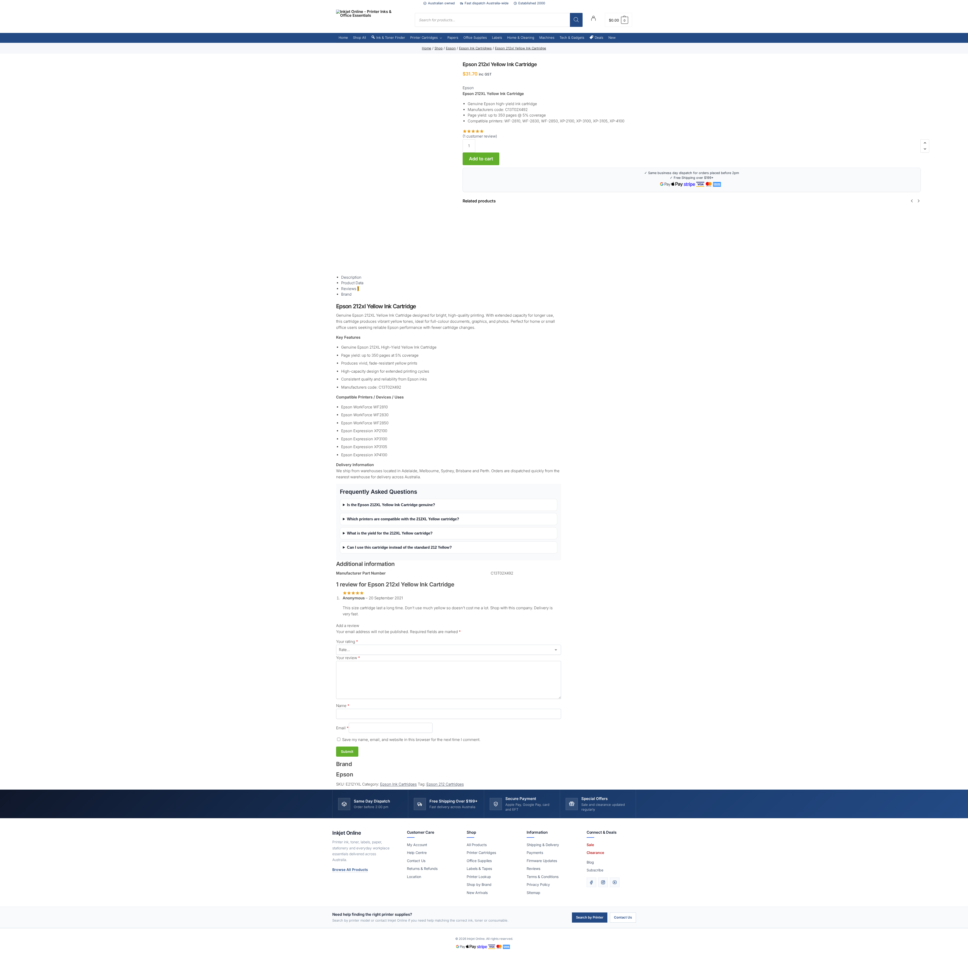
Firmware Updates (542, 860)
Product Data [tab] (352, 282)
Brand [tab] (346, 294)
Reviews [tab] (350, 288)
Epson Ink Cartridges (398, 784)
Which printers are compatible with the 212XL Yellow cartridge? (403, 519)
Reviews (533, 868)
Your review (348, 657)
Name (342, 705)
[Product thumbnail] (477, 233)
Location (414, 876)
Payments (535, 852)
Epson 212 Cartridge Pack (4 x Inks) (545, 221)
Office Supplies (479, 860)
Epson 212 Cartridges (445, 784)
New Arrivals (477, 892)
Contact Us (416, 860)
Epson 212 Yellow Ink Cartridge (681, 221)
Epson (468, 87)
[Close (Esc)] (13, 965)
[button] (618, 20)
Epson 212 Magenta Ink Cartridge (636, 221)
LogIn (593, 19)
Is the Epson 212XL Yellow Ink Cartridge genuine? (391, 505)
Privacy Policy (538, 884)
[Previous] (912, 201)
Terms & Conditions (543, 876)
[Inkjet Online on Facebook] (591, 882)
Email (342, 727)
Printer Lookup (479, 876)
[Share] (9, 965)
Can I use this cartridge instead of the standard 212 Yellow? (399, 547)
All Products (477, 845)
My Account (417, 845)
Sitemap (533, 892)
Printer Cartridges (481, 852)
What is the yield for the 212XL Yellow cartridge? (389, 533)
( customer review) (480, 136)
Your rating (347, 641)
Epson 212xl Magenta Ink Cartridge (912, 221)
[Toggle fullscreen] (5, 965)
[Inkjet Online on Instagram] (603, 882)
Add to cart (481, 158)
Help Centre (417, 852)
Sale (590, 845)
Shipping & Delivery (543, 845)
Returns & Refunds (422, 868)
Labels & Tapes (479, 868)
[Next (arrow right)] (5, 971)
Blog (590, 862)
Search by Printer (589, 917)
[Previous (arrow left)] (1, 971)
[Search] (576, 20)
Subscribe (595, 870)
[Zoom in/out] (1, 965)
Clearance (595, 852)
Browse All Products (350, 869)
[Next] (919, 201)
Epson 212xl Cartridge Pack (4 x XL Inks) (820, 221)
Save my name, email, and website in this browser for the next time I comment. (411, 739)
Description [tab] (351, 277)
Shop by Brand (479, 884)
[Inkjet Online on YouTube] (615, 882)
